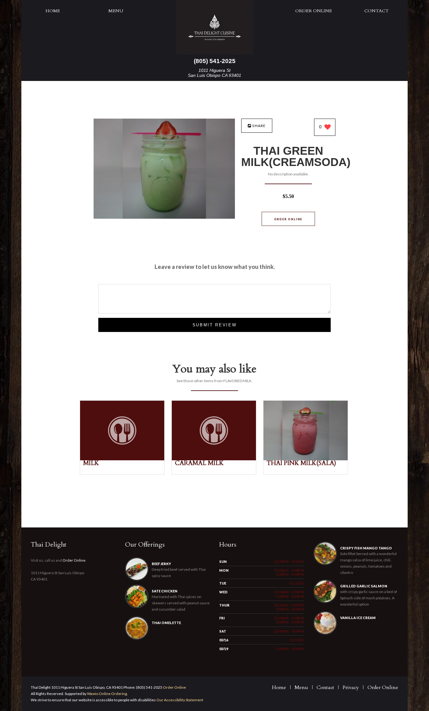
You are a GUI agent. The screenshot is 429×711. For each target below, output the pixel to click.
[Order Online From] (164, 217)
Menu (115, 11)
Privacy (351, 687)
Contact (376, 11)
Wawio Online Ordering (107, 693)
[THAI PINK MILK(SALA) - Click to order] (305, 459)
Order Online (313, 11)
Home (53, 11)
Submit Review (215, 325)
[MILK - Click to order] (122, 459)
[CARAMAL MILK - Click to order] (214, 459)
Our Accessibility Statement (179, 700)
